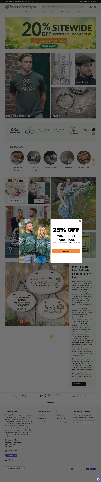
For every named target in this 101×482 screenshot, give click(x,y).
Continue (66, 251)
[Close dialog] (80, 221)
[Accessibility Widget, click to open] (98, 479)
